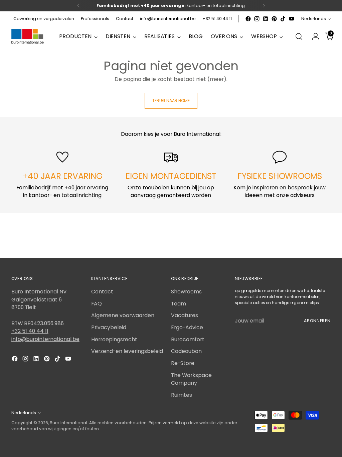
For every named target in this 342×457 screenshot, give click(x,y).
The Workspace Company (191, 379)
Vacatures (184, 315)
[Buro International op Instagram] (257, 19)
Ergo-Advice (187, 327)
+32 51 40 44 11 (29, 331)
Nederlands (313, 18)
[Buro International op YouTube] (292, 19)
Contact (102, 291)
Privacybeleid (108, 327)
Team (178, 303)
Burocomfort (187, 339)
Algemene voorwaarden (122, 315)
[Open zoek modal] (299, 36)
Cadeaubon (186, 351)
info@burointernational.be (45, 339)
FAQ (96, 303)
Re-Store (182, 363)
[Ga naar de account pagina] (313, 36)
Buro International (68, 423)
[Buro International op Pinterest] (274, 19)
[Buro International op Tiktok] (283, 19)
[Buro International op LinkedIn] (266, 19)
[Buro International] (28, 36)
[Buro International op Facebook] (248, 19)
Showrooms (186, 291)
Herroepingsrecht (114, 339)
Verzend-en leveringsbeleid (127, 351)
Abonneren (317, 321)
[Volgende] (263, 5)
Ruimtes (181, 395)
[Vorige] (78, 5)
